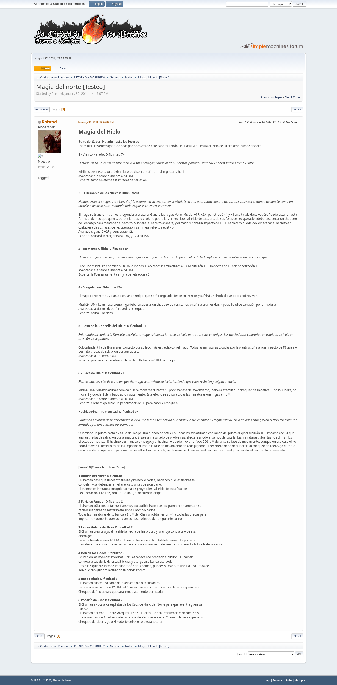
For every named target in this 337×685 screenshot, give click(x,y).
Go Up (39, 636)
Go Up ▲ (300, 680)
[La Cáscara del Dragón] (39, 172)
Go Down (41, 109)
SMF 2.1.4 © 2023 (41, 680)
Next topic (293, 97)
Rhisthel (49, 121)
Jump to (241, 654)
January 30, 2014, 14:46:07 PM (96, 122)
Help (267, 680)
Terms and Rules (282, 680)
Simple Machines (61, 680)
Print (297, 109)
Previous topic (271, 97)
